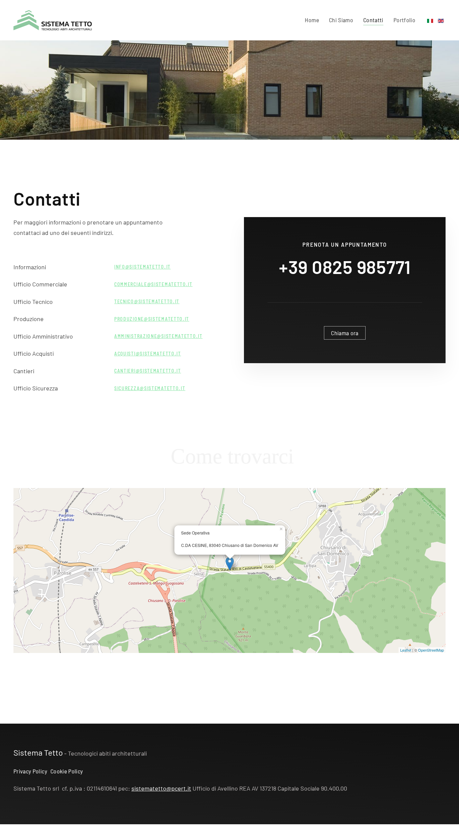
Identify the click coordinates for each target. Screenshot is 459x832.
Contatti (373, 20)
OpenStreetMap (431, 650)
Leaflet (405, 650)
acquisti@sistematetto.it (147, 353)
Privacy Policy (30, 771)
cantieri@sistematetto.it (147, 371)
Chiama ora (345, 333)
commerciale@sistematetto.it (153, 284)
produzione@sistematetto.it (151, 319)
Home (312, 20)
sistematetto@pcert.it (161, 788)
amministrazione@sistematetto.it (158, 336)
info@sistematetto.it (142, 267)
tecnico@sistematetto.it (146, 301)
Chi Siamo (341, 20)
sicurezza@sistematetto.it (149, 388)
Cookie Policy (66, 771)
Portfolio (404, 20)
